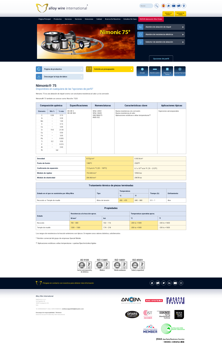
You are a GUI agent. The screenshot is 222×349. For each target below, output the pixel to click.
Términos (59, 312)
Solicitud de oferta (180, 13)
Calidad (99, 19)
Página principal (45, 19)
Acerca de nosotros (112, 19)
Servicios (68, 19)
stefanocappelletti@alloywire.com (73, 309)
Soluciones (89, 19)
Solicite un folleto (168, 13)
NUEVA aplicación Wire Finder (151, 19)
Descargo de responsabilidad (45, 312)
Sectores (78, 19)
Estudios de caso (130, 19)
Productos (58, 19)
